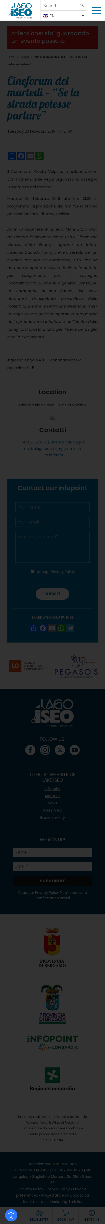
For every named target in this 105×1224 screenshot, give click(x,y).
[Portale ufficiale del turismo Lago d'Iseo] (20, 10)
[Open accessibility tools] (11, 1215)
